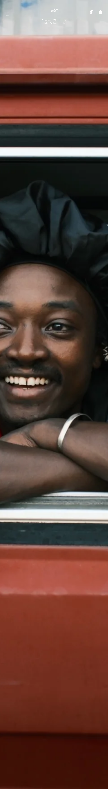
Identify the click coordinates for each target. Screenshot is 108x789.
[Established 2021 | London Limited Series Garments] (54, 11)
